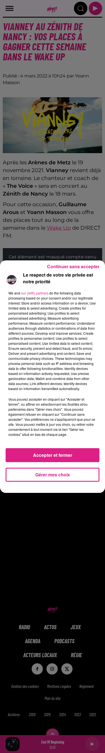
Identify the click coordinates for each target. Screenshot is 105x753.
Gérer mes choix (52, 474)
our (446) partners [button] (34, 293)
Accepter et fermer (52, 455)
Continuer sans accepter (73, 266)
